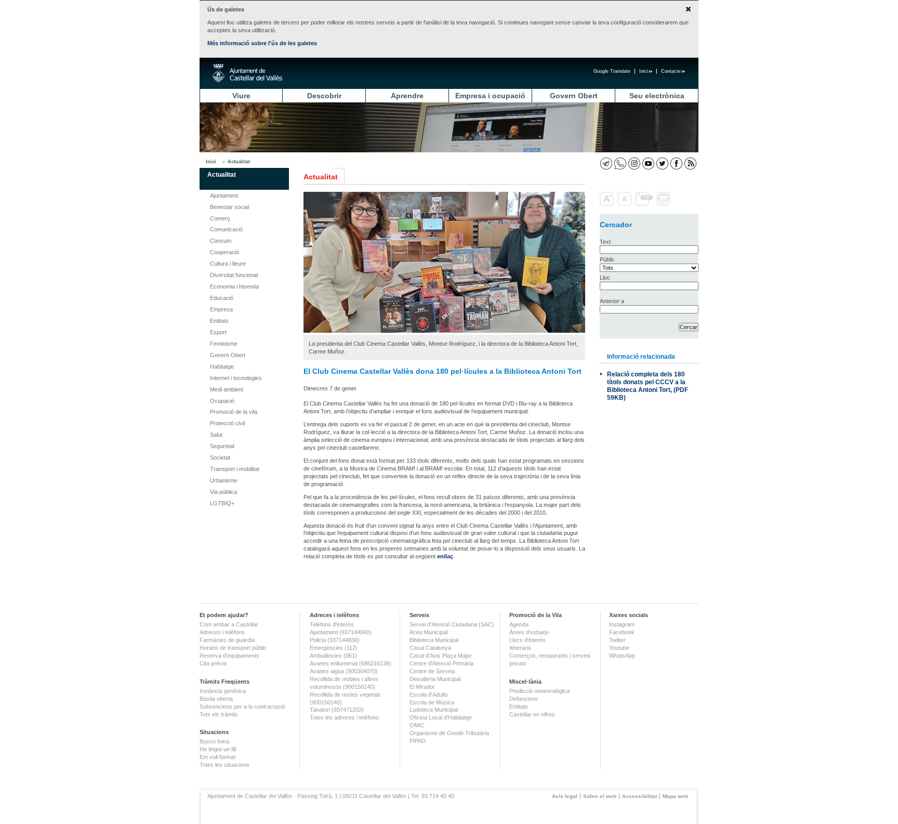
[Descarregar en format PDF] (645, 204)
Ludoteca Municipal (434, 710)
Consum (220, 241)
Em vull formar (218, 757)
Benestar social (229, 207)
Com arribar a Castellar (229, 624)
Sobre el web (599, 796)
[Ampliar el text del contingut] (608, 204)
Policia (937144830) (335, 640)
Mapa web (675, 796)
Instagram (622, 624)
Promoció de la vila (233, 412)
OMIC (417, 725)
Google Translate (611, 71)
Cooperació (224, 252)
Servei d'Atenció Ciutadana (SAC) (452, 624)
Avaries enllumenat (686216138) (350, 663)
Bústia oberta (216, 699)
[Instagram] (634, 163)
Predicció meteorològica (539, 691)
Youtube (619, 648)
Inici (643, 71)
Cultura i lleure (228, 263)
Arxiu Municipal (428, 632)
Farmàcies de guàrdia (227, 640)
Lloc (605, 277)
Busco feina (214, 741)
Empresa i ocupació (490, 95)
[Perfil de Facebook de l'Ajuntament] (676, 163)
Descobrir (324, 95)
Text (605, 242)
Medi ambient (226, 389)
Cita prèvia (213, 663)
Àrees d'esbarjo (529, 632)
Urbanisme (223, 480)
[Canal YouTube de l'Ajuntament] (648, 163)
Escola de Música (432, 702)
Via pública (223, 492)
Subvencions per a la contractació (242, 706)
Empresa (221, 309)
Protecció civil (227, 423)
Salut (216, 434)
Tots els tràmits (219, 714)
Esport (218, 332)
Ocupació (222, 401)
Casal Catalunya (430, 648)
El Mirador (422, 687)
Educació (221, 298)
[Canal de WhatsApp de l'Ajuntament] (620, 163)
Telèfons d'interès (332, 624)
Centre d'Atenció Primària (441, 663)
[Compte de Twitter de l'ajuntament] (662, 163)
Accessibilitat (639, 796)
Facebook (622, 632)
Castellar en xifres (532, 714)
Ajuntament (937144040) (341, 632)
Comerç (220, 218)
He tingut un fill (218, 749)
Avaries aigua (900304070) (344, 671)
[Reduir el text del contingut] (625, 204)
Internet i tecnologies (236, 378)
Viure (241, 95)
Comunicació (226, 229)
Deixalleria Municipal (435, 679)
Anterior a (612, 301)
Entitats (219, 321)
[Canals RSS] (690, 163)
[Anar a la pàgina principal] (247, 73)
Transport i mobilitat (234, 469)
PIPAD (418, 741)
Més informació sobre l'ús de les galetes (262, 43)
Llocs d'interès (527, 640)
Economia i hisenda (234, 286)
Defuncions (523, 699)
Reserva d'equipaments (229, 655)
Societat (220, 457)
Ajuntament (224, 195)
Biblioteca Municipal (434, 640)
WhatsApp (622, 655)
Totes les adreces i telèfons (344, 717)
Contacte (671, 71)
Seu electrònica (656, 95)
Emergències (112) (334, 648)
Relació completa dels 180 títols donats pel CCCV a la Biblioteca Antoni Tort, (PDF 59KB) (647, 386)
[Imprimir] (664, 204)
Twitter (617, 640)
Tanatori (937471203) (337, 710)
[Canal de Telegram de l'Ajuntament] (606, 163)
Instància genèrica (223, 691)
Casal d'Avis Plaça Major (441, 655)
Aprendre (407, 95)
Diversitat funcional (234, 275)
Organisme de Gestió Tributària (449, 733)
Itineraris (520, 648)
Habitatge (222, 366)
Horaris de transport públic (233, 648)
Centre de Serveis (432, 671)
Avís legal (564, 796)
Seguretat (222, 446)
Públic (607, 259)
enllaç (445, 556)
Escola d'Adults (429, 694)
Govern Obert (574, 95)
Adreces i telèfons (222, 632)
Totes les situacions (224, 765)
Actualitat (239, 161)
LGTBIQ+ (222, 503)
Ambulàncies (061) (333, 655)
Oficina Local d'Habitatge (441, 717)
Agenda (519, 624)
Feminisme (223, 344)
